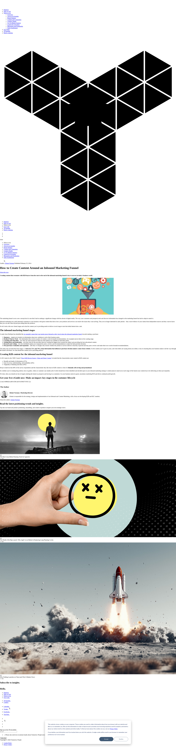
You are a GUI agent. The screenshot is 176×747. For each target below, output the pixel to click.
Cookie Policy (8, 743)
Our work (6, 226)
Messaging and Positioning (15, 26)
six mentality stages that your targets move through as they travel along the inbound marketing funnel (53, 334)
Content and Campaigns (14, 19)
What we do (7, 13)
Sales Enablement (12, 28)
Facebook (7, 712)
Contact (6, 702)
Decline (121, 739)
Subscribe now (4, 272)
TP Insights (7, 31)
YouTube (6, 714)
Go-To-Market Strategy (14, 23)
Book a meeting (8, 33)
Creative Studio (11, 21)
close (1, 239)
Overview (10, 15)
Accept (106, 739)
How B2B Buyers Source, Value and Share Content (36, 358)
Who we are (7, 11)
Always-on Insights (13, 16)
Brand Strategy (11, 18)
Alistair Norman (9, 263)
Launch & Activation (13, 24)
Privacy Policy (114, 729)
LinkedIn (6, 706)
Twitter (6, 709)
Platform (6, 10)
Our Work (7, 29)
